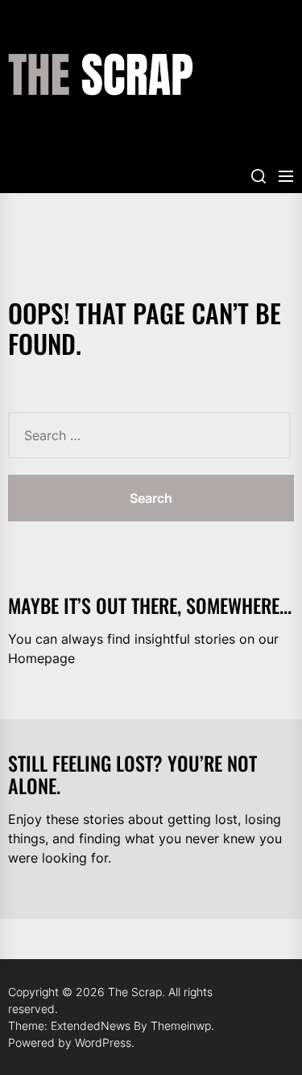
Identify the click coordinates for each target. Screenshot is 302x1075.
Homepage (41, 658)
